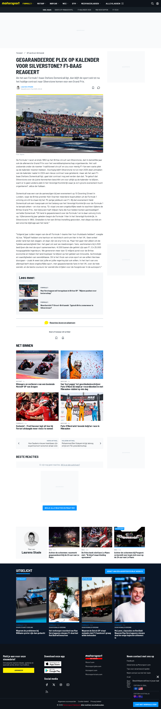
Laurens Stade (27, 87)
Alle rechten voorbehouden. (92, 705)
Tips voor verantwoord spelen (138, 669)
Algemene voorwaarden (67, 701)
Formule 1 (27, 3)
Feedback (130, 661)
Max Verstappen (102, 10)
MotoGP (40, 3)
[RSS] (46, 691)
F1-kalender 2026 (84, 10)
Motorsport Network (72, 705)
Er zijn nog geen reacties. (59, 465)
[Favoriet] (93, 87)
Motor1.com (90, 662)
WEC (65, 3)
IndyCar (53, 3)
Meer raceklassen (90, 3)
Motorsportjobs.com (93, 666)
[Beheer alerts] (62, 337)
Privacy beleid (96, 701)
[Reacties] (99, 87)
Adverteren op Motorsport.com (139, 665)
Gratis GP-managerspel (64, 10)
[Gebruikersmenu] (157, 3)
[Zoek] (152, 3)
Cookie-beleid (83, 701)
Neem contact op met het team (139, 673)
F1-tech (115, 10)
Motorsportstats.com (94, 674)
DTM (74, 3)
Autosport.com (91, 670)
